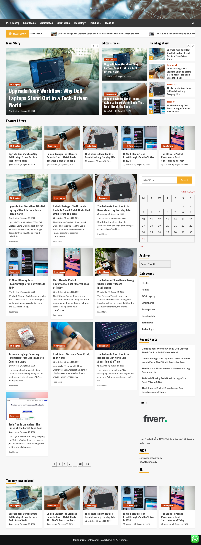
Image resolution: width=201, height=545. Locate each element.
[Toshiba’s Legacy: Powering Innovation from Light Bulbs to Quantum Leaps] (27, 336)
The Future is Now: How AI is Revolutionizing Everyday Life (156, 33)
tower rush (165, 438)
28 (175, 232)
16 (190, 218)
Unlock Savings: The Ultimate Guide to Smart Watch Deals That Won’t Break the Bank (72, 33)
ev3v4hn (15, 111)
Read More (13, 242)
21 (175, 225)
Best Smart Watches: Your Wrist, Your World (71, 356)
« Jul (141, 245)
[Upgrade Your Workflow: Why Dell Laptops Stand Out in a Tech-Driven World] (24, 138)
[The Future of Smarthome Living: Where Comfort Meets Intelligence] (116, 262)
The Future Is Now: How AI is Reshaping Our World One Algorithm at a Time (113, 357)
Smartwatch (46, 23)
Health (145, 283)
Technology (80, 23)
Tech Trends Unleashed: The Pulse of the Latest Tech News (25, 426)
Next (87, 464)
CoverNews (106, 539)
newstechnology (148, 461)
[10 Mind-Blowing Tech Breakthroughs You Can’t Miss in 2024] (156, 87)
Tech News (95, 23)
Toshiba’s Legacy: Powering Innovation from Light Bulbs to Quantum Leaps (26, 357)
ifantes (145, 290)
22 (183, 225)
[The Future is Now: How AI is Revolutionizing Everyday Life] (156, 70)
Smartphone (63, 23)
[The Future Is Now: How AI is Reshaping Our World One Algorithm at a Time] (116, 336)
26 (159, 232)
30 (190, 232)
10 (143, 218)
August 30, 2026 (28, 111)
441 (80, 464)
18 (151, 225)
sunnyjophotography (150, 457)
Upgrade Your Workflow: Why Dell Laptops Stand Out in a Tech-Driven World (48, 98)
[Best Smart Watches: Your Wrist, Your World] (71, 336)
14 (175, 218)
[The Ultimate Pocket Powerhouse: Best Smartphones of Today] (156, 105)
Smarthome (29, 23)
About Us (109, 23)
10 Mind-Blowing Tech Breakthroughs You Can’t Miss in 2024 (179, 89)
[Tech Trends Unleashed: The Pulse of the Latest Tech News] (27, 406)
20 (167, 225)
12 (159, 218)
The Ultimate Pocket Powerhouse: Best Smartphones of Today (178, 107)
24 (143, 232)
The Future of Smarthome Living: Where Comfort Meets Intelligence (116, 284)
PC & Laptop (12, 23)
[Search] (193, 23)
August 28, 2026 (28, 365)
